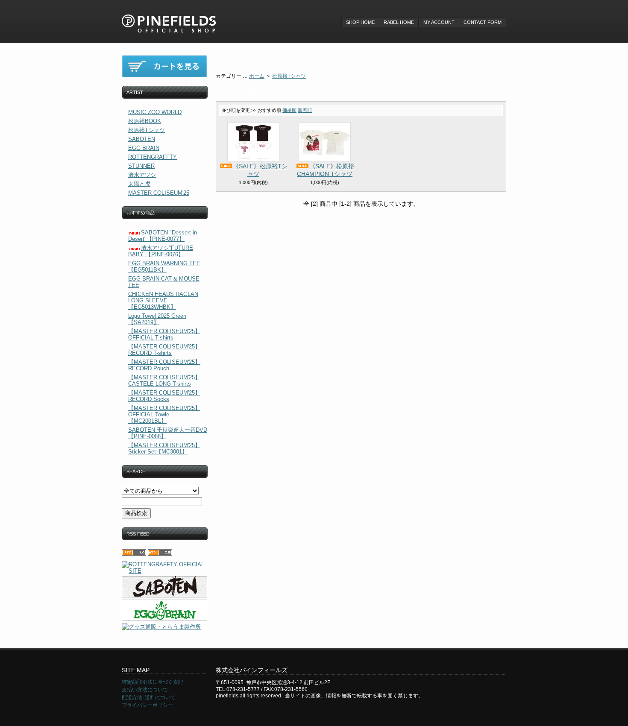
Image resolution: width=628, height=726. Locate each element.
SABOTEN (141, 139)
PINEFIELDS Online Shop (169, 17)
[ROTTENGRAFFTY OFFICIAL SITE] (164, 567)
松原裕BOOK (144, 121)
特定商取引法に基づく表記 (152, 682)
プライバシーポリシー (147, 705)
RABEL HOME (399, 22)
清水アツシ (142, 175)
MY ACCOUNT (439, 22)
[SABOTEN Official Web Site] (164, 586)
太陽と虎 (139, 184)
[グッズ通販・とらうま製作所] (164, 627)
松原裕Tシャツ (146, 130)
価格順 (289, 110)
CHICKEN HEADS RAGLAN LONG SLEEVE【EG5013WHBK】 (163, 300)
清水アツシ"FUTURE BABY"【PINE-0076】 (160, 251)
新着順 (305, 110)
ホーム (256, 76)
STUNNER (141, 166)
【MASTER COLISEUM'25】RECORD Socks (164, 395)
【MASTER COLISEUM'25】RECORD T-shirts (164, 349)
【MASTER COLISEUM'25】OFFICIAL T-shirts (164, 334)
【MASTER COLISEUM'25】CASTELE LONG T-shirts (164, 380)
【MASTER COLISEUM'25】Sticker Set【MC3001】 (164, 448)
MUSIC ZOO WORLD (155, 112)
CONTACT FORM (483, 22)
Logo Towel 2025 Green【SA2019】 (157, 319)
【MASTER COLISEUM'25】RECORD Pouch (164, 365)
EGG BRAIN (143, 148)
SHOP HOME (360, 22)
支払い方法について (145, 690)
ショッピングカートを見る (164, 66)
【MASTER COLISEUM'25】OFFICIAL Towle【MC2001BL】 (164, 414)
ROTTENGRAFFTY (152, 157)
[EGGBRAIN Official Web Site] (164, 610)
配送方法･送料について (149, 697)
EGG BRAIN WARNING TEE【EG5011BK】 (164, 266)
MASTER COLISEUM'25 (158, 193)
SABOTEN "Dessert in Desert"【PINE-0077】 (162, 235)
